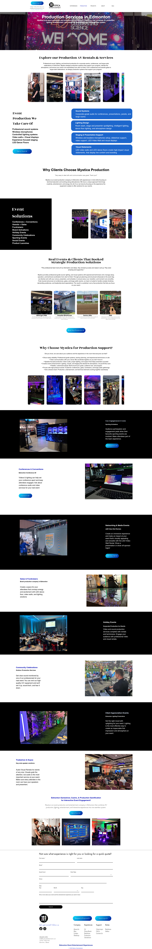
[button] (41, 306)
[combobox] (92, 874)
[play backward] (30, 87)
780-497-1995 (43, 937)
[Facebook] (40, 928)
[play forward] (122, 87)
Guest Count (42, 872)
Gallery (107, 931)
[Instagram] (44, 928)
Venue (40, 879)
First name (42, 858)
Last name (79, 858)
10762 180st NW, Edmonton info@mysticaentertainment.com (37, 7)
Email (41, 865)
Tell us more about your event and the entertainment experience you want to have (59, 894)
